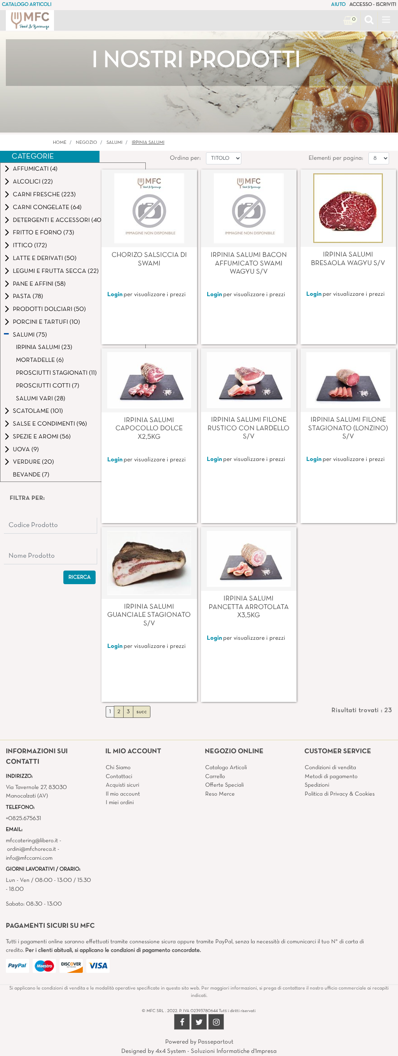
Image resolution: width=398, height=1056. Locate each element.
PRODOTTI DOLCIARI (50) (49, 309)
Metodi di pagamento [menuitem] (331, 776)
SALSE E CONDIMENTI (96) (50, 424)
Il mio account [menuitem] (123, 794)
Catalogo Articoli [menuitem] (226, 767)
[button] (79, 577)
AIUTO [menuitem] (338, 4)
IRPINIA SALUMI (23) (44, 347)
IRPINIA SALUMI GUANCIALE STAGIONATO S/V (149, 615)
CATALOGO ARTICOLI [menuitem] (26, 4)
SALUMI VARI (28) (40, 398)
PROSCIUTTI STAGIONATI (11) (56, 373)
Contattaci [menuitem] (119, 776)
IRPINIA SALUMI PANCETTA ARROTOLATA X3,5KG (249, 607)
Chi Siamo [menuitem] (118, 767)
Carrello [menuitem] (215, 776)
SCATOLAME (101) (38, 411)
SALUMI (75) (30, 335)
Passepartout (215, 1042)
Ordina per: (185, 158)
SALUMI (114, 143)
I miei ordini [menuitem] (120, 802)
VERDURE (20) (33, 462)
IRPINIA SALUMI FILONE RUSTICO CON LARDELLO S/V (249, 428)
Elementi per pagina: (336, 158)
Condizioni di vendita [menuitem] (330, 767)
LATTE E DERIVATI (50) (45, 258)
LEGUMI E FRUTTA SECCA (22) (56, 271)
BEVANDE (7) (31, 475)
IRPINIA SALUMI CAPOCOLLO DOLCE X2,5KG (149, 428)
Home (59, 143)
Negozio (86, 143)
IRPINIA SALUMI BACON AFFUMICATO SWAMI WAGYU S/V (249, 263)
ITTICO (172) (30, 245)
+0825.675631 (23, 818)
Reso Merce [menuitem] (220, 794)
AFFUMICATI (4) (35, 169)
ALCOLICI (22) (33, 182)
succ (141, 711)
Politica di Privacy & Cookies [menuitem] (340, 794)
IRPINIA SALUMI (148, 143)
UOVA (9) (26, 449)
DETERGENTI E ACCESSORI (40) (58, 220)
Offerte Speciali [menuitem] (224, 785)
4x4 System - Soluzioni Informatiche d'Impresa (216, 1051)
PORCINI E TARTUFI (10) (46, 322)
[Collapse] (6, 334)
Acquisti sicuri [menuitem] (122, 785)
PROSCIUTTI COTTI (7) (47, 386)
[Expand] (6, 169)
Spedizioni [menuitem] (317, 785)
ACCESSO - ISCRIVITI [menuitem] (372, 4)
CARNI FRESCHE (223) (44, 194)
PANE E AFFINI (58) (39, 284)
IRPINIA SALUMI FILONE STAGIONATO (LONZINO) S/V (348, 428)
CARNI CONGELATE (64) (47, 207)
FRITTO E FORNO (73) (43, 233)
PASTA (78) (28, 296)
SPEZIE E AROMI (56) (42, 437)
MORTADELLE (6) (40, 360)
